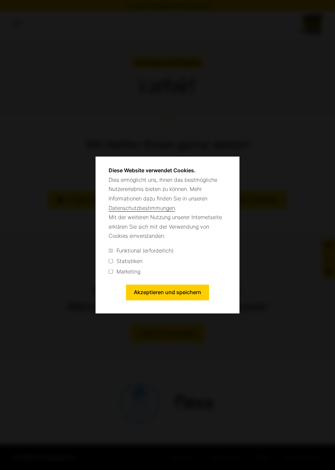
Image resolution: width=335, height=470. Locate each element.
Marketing (128, 271)
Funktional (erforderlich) (144, 250)
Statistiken (129, 261)
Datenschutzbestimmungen (142, 208)
